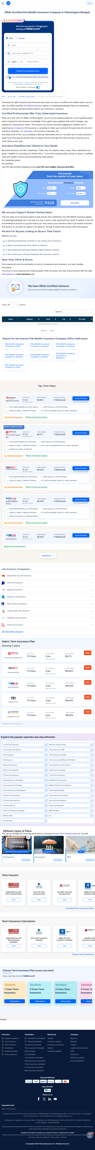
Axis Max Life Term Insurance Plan (64, 893)
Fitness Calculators (35, 1041)
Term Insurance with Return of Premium (62, 760)
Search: (58, 311)
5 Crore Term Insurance (11, 775)
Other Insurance (11, 1054)
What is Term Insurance (11, 770)
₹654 (87, 653)
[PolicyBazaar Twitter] (44, 1099)
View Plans (75, 203)
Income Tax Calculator (33, 1045)
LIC (50, 815)
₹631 (88, 682)
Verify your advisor (77, 1058)
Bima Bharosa (11, 1109)
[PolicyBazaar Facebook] (38, 1099)
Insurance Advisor (9, 805)
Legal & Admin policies (78, 1048)
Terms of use (28, 84)
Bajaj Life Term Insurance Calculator (64, 939)
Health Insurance (11, 1051)
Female (22, 38)
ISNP (72, 1051)
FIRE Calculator (54, 810)
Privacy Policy (19, 84)
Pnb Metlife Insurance (33, 105)
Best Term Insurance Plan (57, 745)
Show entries (13, 305)
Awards (50, 1048)
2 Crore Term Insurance (57, 775)
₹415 (88, 697)
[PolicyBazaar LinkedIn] (50, 1099)
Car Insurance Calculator (34, 1067)
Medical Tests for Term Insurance (60, 785)
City (63, 319)
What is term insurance (82, 954)
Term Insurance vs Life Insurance (60, 765)
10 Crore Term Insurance (11, 795)
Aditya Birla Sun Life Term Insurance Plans (13, 893)
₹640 (87, 667)
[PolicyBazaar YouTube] (55, 1099)
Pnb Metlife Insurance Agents (27, 96)
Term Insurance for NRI (56, 750)
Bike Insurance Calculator (34, 1070)
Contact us (74, 1054)
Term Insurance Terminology (12, 785)
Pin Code (82, 319)
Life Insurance (12, 96)
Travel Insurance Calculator (35, 1064)
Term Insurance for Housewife (13, 780)
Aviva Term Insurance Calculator (39, 939)
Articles (50, 1038)
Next (52, 331)
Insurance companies (56, 1045)
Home (3, 96)
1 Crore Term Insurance (11, 745)
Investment (9, 1048)
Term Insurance (8, 755)
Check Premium (81, 398)
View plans (14, 1001)
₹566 (87, 712)
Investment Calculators (36, 1038)
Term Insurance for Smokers (58, 795)
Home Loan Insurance (56, 805)
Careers (73, 1045)
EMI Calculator (8, 815)
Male (11, 38)
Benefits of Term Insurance (58, 780)
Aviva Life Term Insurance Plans (39, 893)
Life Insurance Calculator (57, 770)
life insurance (7, 274)
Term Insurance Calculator (58, 755)
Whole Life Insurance (10, 765)
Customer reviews (54, 1041)
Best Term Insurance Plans (82, 908)
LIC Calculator (8, 821)
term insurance (17, 128)
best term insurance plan (66, 833)
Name (10, 319)
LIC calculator (26, 131)
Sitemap (73, 1041)
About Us (73, 1038)
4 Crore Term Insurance (62, 991)
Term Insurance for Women (12, 750)
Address (30, 319)
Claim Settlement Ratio (56, 790)
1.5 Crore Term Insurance (11, 800)
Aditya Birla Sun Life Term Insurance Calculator (13, 939)
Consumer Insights (55, 1051)
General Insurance (11, 1038)
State (48, 319)
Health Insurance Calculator (35, 1061)
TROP (69, 857)
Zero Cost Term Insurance (57, 800)
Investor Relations (77, 1061)
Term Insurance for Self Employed (14, 790)
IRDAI (3, 1109)
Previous (44, 331)
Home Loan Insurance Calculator (14, 810)
